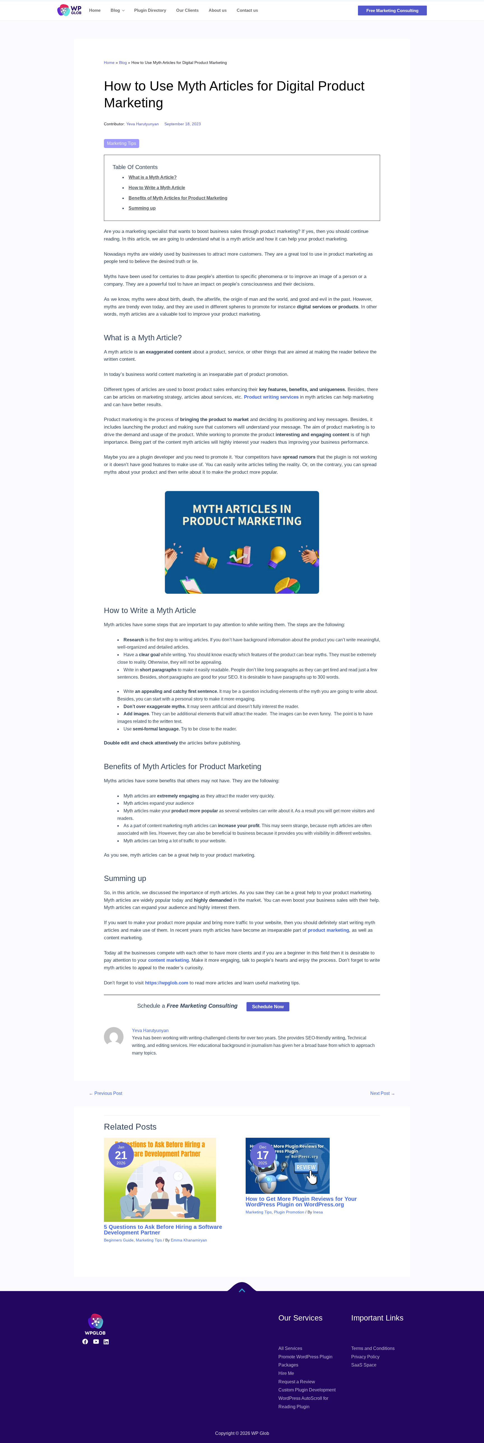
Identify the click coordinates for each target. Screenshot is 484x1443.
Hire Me (286, 1373)
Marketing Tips (121, 143)
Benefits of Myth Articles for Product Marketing (178, 198)
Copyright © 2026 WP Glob (242, 1433)
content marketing (168, 960)
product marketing (328, 930)
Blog (115, 10)
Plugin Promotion (289, 1212)
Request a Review (296, 1381)
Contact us (247, 10)
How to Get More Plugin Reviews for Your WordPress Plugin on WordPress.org (301, 1202)
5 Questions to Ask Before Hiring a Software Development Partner (163, 1230)
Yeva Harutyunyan (142, 124)
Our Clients (187, 10)
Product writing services (271, 397)
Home (95, 10)
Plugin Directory (150, 10)
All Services (290, 1348)
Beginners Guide (119, 1240)
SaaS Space (363, 1365)
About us (218, 10)
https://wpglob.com (166, 983)
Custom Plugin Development (307, 1389)
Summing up (142, 208)
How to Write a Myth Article (157, 187)
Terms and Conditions (373, 1348)
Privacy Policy (365, 1356)
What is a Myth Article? (153, 177)
